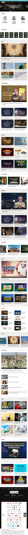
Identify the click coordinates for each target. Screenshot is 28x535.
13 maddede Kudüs (17, 158)
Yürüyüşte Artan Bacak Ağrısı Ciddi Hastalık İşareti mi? (20, 424)
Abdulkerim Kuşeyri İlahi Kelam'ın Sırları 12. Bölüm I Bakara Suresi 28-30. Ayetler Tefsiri (20, 238)
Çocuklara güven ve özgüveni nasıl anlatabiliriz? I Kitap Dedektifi (12, 105)
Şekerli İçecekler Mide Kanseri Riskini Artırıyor (6, 424)
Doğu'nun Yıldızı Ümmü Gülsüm (13, 383)
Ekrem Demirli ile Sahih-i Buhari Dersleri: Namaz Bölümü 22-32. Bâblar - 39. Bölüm (6, 131)
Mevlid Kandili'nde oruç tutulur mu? (20, 69)
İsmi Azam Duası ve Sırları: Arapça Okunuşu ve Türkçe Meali (13, 187)
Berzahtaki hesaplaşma (23, 22)
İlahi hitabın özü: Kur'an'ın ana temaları (19, 80)
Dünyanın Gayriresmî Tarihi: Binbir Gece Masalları (7, 170)
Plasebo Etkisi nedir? (5, 280)
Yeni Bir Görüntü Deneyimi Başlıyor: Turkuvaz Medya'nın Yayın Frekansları (20, 475)
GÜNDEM (5, 490)
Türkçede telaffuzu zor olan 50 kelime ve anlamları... (10, 329)
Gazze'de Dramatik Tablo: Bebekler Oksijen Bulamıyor (7, 436)
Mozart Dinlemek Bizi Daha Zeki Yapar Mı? (15, 388)
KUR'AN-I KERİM (8, 2)
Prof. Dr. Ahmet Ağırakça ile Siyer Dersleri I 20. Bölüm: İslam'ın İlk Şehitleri (19, 131)
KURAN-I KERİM (16, 490)
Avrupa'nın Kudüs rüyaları (18, 304)
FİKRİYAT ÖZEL (21, 2)
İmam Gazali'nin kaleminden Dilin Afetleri (23, 329)
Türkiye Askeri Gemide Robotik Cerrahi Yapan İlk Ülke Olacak (19, 412)
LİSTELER (17, 2)
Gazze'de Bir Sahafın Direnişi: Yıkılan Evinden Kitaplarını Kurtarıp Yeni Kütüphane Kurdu (15, 394)
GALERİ (15, 2)
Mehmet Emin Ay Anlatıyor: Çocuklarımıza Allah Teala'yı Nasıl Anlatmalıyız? (7, 238)
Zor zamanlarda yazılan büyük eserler (19, 170)
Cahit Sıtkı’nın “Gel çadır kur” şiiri (20, 147)
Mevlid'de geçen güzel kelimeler (6, 147)
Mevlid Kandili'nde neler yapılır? (6, 69)
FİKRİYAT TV (19, 2)
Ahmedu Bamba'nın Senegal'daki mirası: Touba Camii (12, 371)
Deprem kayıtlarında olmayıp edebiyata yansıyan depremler (12, 460)
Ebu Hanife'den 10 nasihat (10, 314)
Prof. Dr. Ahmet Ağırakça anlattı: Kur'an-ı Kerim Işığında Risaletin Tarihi (12, 212)
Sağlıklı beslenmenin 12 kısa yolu (6, 293)
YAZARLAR (11, 2)
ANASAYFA (3, 490)
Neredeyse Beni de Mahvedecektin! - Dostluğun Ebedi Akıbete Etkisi (13, 255)
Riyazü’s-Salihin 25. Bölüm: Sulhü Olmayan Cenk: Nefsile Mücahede (20, 226)
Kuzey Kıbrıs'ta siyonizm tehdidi (6, 486)
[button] (1, 6)
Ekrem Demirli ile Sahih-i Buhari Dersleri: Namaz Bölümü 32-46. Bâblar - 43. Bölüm (6, 226)
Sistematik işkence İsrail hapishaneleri (18, 486)
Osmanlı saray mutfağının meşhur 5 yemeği (7, 159)
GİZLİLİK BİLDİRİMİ (16, 491)
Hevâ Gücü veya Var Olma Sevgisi (5, 22)
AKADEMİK (13, 2)
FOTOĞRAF (23, 490)
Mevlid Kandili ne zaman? (5, 79)
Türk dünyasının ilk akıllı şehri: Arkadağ (6, 305)
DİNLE (23, 2)
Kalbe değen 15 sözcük (24, 319)
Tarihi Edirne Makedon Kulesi (13, 378)
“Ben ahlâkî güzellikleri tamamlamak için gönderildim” (14, 22)
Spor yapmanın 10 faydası (18, 293)
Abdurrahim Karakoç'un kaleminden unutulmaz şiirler (23, 314)
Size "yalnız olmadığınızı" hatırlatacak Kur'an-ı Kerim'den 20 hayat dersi (23, 324)
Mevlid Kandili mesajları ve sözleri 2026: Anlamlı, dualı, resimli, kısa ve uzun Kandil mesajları (13, 59)
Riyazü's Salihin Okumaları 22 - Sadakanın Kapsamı (19, 119)
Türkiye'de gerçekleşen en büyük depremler (6, 475)
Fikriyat (4, 502)
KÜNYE (19, 491)
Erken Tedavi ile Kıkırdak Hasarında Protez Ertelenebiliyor (20, 436)
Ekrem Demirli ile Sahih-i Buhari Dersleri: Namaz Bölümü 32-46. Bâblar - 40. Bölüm (6, 119)
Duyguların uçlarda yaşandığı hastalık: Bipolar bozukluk (6, 412)
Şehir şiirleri (10, 319)
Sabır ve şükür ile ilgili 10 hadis (10, 324)
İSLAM (9, 2)
